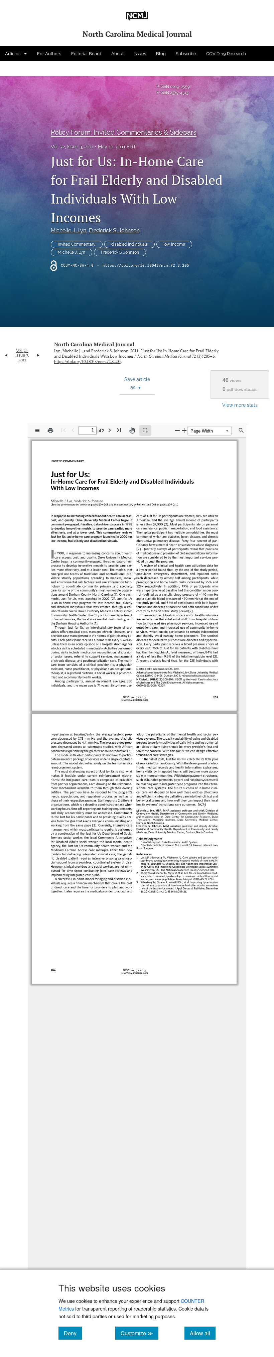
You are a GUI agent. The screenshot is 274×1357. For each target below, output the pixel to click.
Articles (12, 53)
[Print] (50, 430)
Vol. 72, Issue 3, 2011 (72, 146)
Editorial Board (86, 53)
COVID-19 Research (226, 53)
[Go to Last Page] (119, 430)
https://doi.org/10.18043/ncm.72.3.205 (146, 265)
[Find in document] (241, 430)
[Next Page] (110, 430)
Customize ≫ (139, 1333)
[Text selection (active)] (145, 430)
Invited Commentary (77, 244)
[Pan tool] (132, 430)
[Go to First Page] (63, 430)
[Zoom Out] (177, 430)
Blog (161, 53)
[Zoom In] (184, 430)
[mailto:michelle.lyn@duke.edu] (196, 669)
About (117, 53)
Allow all (203, 1333)
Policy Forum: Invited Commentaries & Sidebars (123, 132)
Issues (140, 53)
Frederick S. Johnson (114, 230)
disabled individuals (129, 244)
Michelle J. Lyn (68, 230)
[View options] (37, 430)
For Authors (49, 53)
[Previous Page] (73, 430)
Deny (73, 1333)
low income (174, 244)
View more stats (240, 405)
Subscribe (186, 53)
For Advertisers (20, 68)
